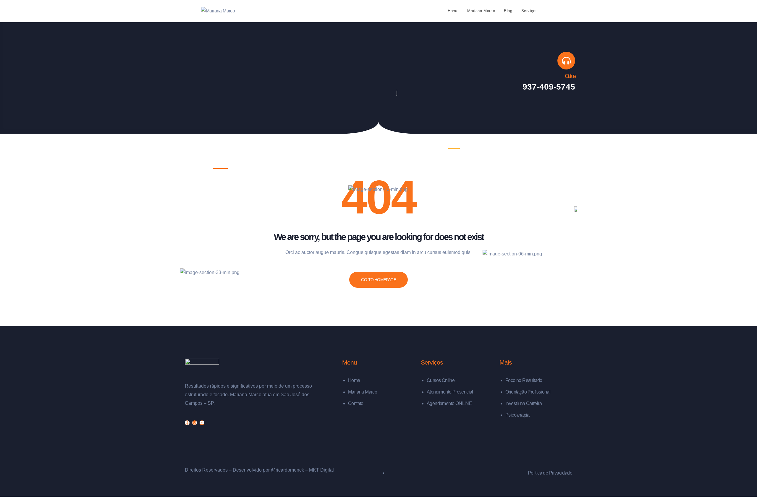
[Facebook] (187, 422)
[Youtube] (202, 422)
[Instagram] (194, 422)
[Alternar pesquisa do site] (554, 11)
